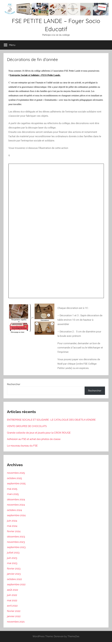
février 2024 (13, 531)
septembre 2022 (16, 584)
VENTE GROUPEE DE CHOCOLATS (27, 426)
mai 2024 (12, 525)
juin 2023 (12, 557)
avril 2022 (12, 605)
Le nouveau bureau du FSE (22, 445)
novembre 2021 (15, 621)
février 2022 (13, 611)
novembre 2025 (16, 472)
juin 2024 (12, 520)
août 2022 (12, 589)
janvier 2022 (14, 616)
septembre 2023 (16, 547)
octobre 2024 (14, 510)
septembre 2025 (16, 483)
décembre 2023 (16, 536)
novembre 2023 (16, 541)
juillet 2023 (13, 552)
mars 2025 (13, 494)
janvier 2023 (14, 573)
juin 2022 (12, 595)
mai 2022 (12, 600)
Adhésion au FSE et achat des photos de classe (34, 439)
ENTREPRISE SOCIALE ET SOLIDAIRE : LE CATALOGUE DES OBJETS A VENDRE (51, 419)
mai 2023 (12, 563)
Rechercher (13, 384)
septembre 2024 (16, 515)
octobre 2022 (14, 579)
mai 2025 (12, 488)
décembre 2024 (16, 499)
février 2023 (13, 568)
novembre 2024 (16, 504)
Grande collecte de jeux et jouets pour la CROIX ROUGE (39, 432)
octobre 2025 (14, 478)
